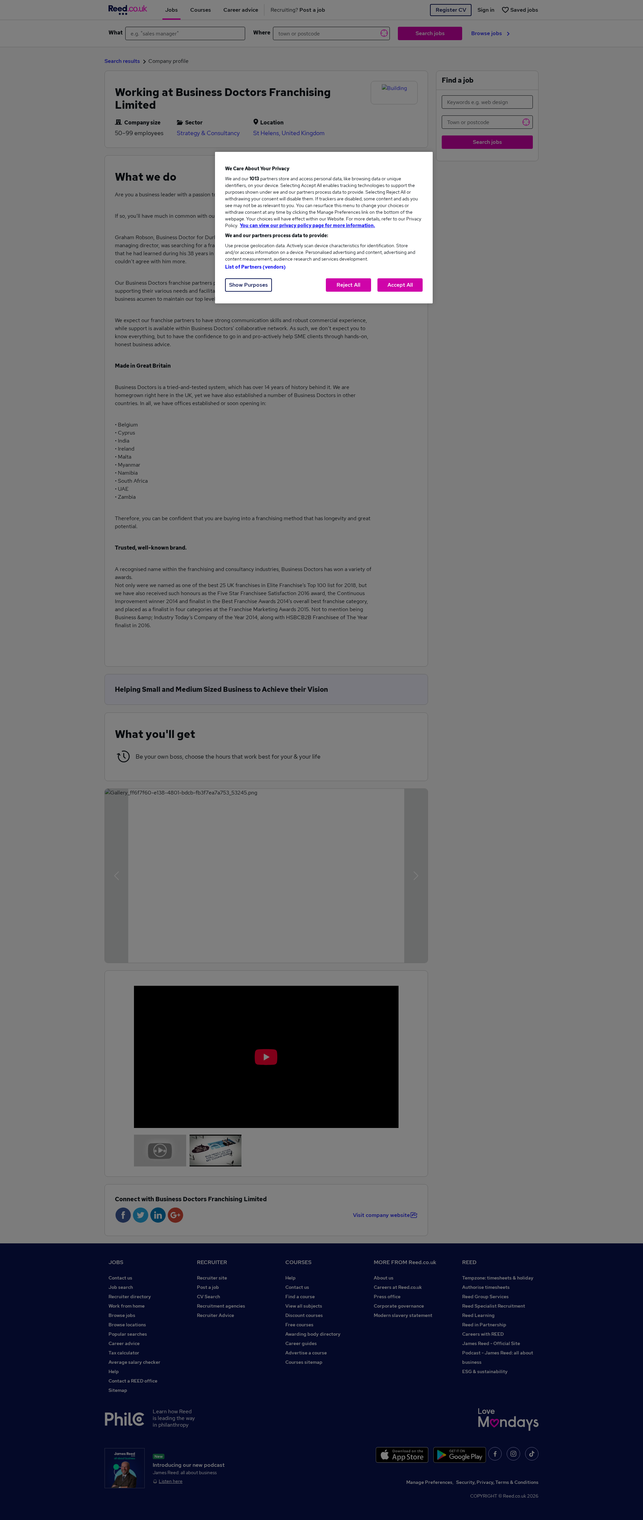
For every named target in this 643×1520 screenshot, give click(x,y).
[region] (324, 227)
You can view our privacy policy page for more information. (307, 225)
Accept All (400, 284)
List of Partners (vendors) (255, 267)
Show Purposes (248, 284)
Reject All (348, 284)
